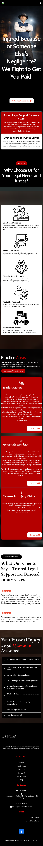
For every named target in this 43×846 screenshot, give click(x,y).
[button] (40, 3)
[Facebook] (21, 831)
